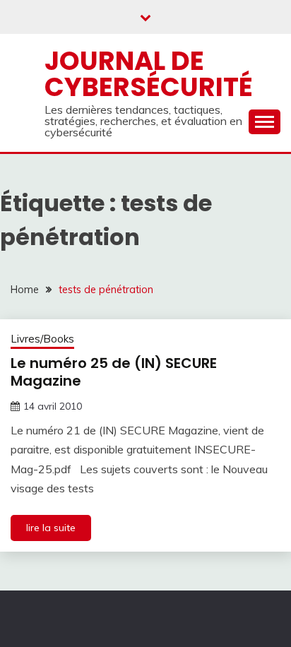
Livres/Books (42, 338)
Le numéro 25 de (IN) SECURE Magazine (114, 372)
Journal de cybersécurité (148, 73)
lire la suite (51, 527)
